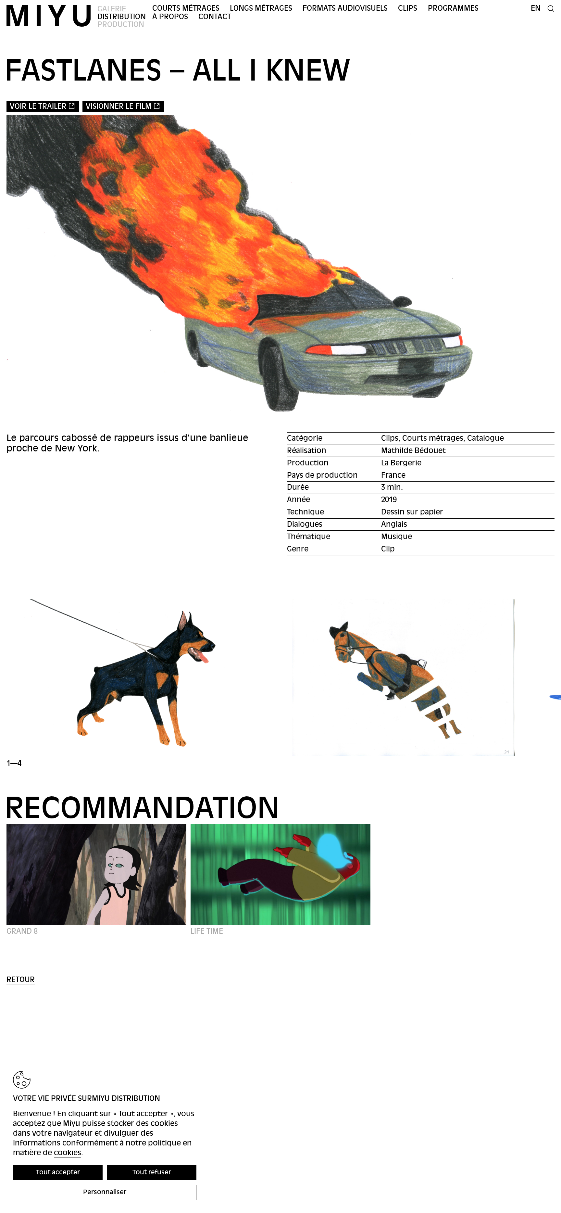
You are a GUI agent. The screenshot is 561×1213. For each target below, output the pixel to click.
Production (120, 24)
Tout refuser (151, 1172)
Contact (214, 16)
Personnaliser (104, 1192)
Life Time (207, 931)
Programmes (453, 8)
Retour (20, 979)
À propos (170, 16)
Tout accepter (58, 1172)
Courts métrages (185, 8)
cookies (67, 1152)
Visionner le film (119, 106)
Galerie (111, 9)
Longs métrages (261, 8)
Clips (407, 8)
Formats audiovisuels (345, 8)
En (536, 8)
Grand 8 (22, 931)
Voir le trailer (38, 106)
